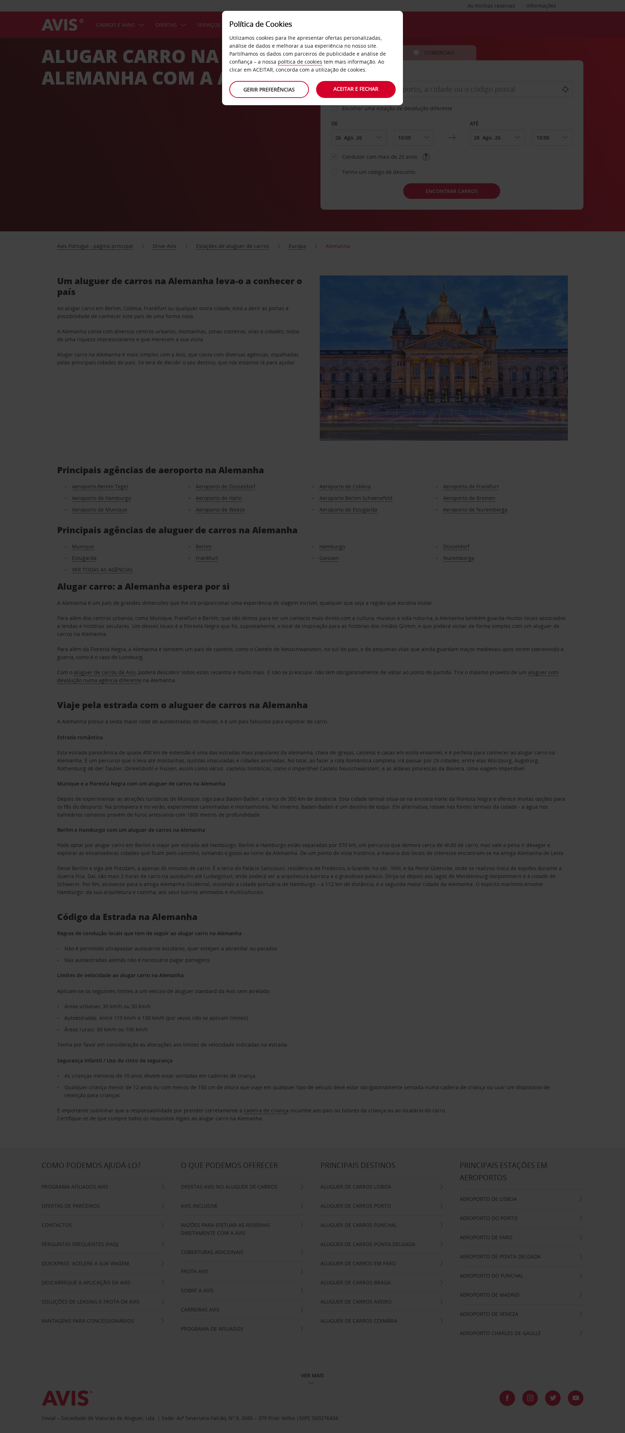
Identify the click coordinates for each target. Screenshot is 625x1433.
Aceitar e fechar (355, 88)
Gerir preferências (269, 89)
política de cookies (300, 61)
